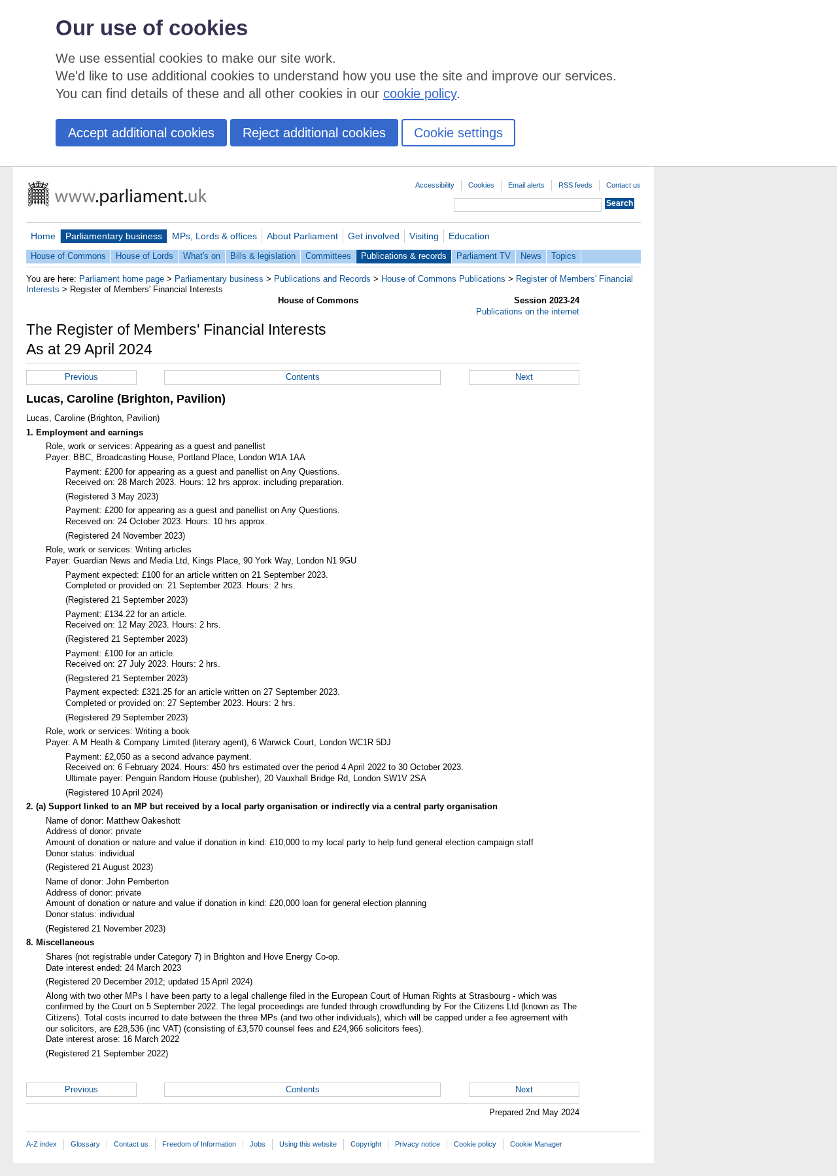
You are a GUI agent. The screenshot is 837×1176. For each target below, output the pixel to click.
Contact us (623, 185)
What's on (201, 256)
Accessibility (434, 185)
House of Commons (68, 256)
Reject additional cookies (314, 133)
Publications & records (404, 256)
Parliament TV (483, 256)
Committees (328, 256)
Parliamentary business (113, 236)
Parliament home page (121, 279)
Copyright (365, 1144)
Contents (303, 377)
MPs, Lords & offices (214, 236)
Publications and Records (322, 279)
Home (43, 236)
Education (469, 236)
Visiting (424, 236)
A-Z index (41, 1144)
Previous (81, 377)
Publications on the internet (527, 311)
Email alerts (526, 185)
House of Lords (144, 256)
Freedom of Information (199, 1144)
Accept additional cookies (141, 133)
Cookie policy (475, 1144)
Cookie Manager (536, 1144)
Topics (563, 256)
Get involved (374, 236)
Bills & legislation (263, 256)
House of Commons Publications (443, 279)
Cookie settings (458, 133)
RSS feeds (575, 185)
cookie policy (419, 93)
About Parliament (302, 236)
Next (524, 377)
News (531, 256)
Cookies (481, 185)
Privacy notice (417, 1144)
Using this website (308, 1144)
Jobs (257, 1144)
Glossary (85, 1144)
